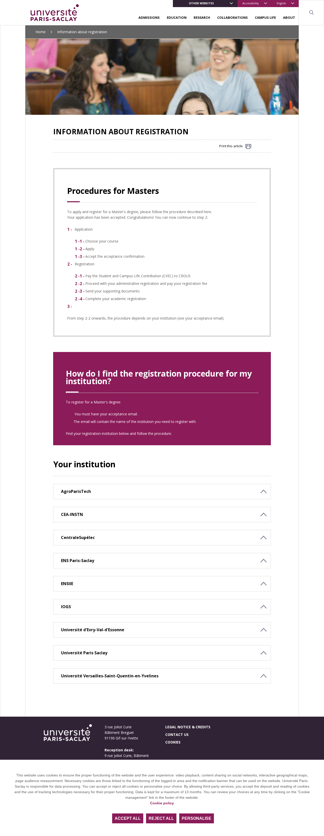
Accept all (128, 818)
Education (177, 17)
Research (202, 17)
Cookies (172, 742)
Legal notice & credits (187, 726)
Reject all (161, 818)
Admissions (149, 17)
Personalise (196, 818)
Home (40, 31)
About (289, 17)
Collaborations (232, 17)
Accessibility (250, 3)
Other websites (201, 3)
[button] (162, 491)
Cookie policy (162, 803)
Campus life (265, 17)
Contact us (177, 734)
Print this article (231, 146)
